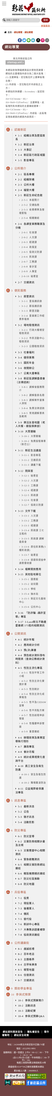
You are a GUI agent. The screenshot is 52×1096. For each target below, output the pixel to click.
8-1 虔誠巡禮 (26, 948)
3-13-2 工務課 (29, 520)
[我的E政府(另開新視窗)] (8, 1082)
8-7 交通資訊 (26, 980)
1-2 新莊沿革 (26, 144)
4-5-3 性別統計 (30, 689)
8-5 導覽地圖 (26, 969)
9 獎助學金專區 (21, 988)
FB (20, 40)
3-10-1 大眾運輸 (31, 436)
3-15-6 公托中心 (31, 607)
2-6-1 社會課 (29, 232)
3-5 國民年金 (26, 362)
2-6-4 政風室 (29, 247)
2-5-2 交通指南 (30, 205)
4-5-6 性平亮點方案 (33, 710)
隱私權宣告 (33, 1032)
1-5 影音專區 (26, 160)
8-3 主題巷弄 (26, 959)
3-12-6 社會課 (29, 500)
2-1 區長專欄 (26, 174)
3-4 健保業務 (26, 357)
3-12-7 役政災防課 (32, 505)
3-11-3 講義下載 (31, 465)
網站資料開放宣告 (13, 1032)
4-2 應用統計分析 (29, 645)
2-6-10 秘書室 (29, 276)
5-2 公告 (23, 811)
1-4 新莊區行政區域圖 (31, 155)
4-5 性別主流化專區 (30, 668)
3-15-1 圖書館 (29, 579)
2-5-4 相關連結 (30, 218)
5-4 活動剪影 (26, 822)
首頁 (10, 32)
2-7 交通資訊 (26, 282)
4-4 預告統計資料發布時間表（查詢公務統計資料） (30, 659)
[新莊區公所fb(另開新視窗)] (36, 1082)
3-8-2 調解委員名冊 (33, 395)
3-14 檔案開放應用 (29, 569)
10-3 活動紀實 (27, 1010)
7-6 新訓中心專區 (29, 924)
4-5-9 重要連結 (30, 731)
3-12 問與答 (25, 471)
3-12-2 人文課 (29, 480)
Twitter (24, 40)
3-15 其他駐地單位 (29, 574)
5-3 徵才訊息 (26, 817)
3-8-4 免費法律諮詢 (33, 408)
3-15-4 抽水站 (29, 594)
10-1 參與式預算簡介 (31, 1000)
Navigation (4, 3)
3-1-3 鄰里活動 (30, 311)
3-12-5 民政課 (29, 495)
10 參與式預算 (21, 994)
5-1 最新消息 (26, 806)
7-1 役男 (23, 898)
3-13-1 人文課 (29, 515)
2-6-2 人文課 (29, 237)
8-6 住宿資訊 (26, 975)
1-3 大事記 (25, 149)
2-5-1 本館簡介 (30, 200)
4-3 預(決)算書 (27, 650)
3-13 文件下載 (27, 511)
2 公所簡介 (18, 168)
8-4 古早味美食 (27, 964)
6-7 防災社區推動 (29, 878)
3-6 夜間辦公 (26, 368)
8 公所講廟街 (20, 943)
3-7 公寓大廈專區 (29, 373)
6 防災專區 (18, 830)
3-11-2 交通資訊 (31, 460)
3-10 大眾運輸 (27, 431)
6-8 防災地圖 (26, 884)
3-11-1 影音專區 (31, 455)
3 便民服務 (18, 290)
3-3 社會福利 (26, 352)
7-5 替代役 (25, 919)
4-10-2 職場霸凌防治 (33, 782)
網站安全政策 (21, 1035)
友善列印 (33, 40)
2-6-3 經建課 (29, 242)
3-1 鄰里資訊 (26, 296)
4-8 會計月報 (26, 751)
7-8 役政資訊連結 (29, 934)
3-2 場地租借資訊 (29, 325)
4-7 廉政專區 (26, 746)
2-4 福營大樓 (26, 190)
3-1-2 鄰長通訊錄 (31, 306)
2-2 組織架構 (26, 179)
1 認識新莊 (18, 129)
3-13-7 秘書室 (29, 555)
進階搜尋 (45, 26)
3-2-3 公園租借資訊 (33, 346)
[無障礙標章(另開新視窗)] (36, 1076)
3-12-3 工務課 (29, 485)
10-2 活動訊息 (27, 1005)
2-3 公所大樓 (26, 184)
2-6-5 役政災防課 (31, 252)
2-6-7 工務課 (29, 261)
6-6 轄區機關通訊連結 (31, 873)
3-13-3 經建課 (29, 525)
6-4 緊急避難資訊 (29, 859)
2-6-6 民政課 (29, 256)
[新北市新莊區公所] (29, 8)
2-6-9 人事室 (29, 271)
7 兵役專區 (18, 892)
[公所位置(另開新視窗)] (18, 1082)
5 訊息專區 (18, 800)
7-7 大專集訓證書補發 (31, 929)
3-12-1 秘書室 (29, 475)
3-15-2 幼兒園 (29, 584)
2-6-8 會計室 (29, 266)
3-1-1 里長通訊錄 (31, 301)
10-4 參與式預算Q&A (31, 1016)
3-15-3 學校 (28, 589)
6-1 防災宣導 (26, 836)
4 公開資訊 (18, 633)
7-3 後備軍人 (26, 908)
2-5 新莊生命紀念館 (30, 195)
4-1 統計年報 (26, 639)
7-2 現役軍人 (26, 903)
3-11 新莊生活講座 (29, 450)
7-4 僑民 (23, 913)
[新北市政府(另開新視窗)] (15, 1076)
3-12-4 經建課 (29, 490)
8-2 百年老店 (26, 954)
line (29, 40)
